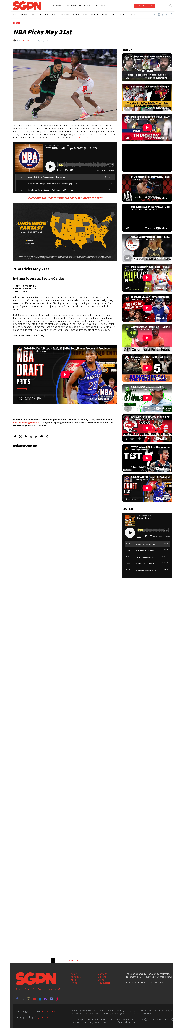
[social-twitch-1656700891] (45, 998)
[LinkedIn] (36, 436)
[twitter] (22, 998)
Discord (102, 976)
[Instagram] (159, 14)
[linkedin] (39, 998)
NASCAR (65, 14)
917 (71, 960)
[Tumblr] (31, 436)
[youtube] (34, 998)
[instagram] (28, 998)
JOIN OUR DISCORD (144, 5)
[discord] (51, 998)
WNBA (76, 14)
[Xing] (47, 436)
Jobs (73, 979)
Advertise (76, 976)
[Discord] (171, 14)
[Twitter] (155, 14)
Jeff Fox (24, 40)
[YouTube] (167, 14)
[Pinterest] (25, 436)
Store (101, 979)
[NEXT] (77, 960)
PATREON (76, 5)
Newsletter (104, 982)
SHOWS (57, 5)
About (74, 973)
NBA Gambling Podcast (26, 422)
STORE (95, 5)
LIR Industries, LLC (51, 1011)
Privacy (74, 982)
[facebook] (17, 998)
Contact (102, 973)
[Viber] (41, 436)
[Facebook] (15, 436)
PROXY (86, 5)
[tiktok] (57, 998)
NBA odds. (83, 137)
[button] (170, 5)
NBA (16, 23)
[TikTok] (163, 14)
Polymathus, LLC (44, 1017)
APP (67, 5)
